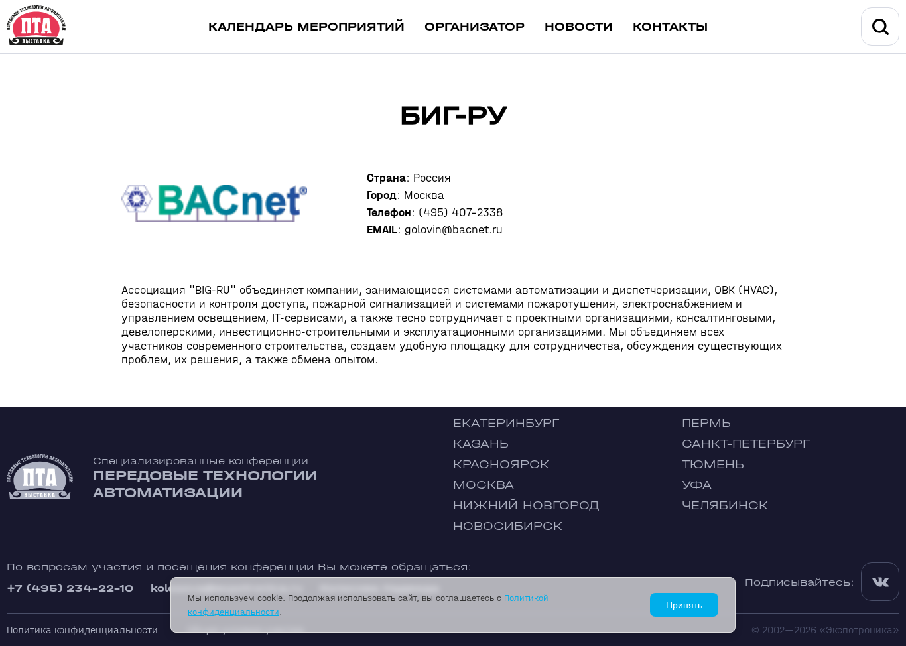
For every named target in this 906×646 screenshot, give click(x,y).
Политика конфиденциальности (82, 629)
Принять (684, 605)
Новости (579, 27)
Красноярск (501, 465)
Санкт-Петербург (746, 444)
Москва (483, 485)
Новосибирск (507, 526)
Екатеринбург (506, 423)
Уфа (697, 485)
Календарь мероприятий (306, 27)
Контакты (670, 27)
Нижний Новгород (526, 506)
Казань (481, 444)
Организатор (474, 27)
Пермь (706, 423)
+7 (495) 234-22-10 (70, 588)
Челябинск (725, 506)
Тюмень (713, 465)
